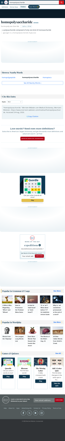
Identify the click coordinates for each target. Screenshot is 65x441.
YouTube (35, 413)
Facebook (23, 413)
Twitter (29, 413)
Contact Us (37, 408)
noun (35, 22)
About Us (12, 408)
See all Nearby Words (32, 83)
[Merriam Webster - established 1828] (6, 2)
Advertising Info (27, 408)
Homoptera (47, 77)
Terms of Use (57, 408)
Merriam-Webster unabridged (32, 138)
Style (4, 102)
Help (5, 408)
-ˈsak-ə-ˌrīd (25, 26)
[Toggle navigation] (2, 2)
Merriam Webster (6, 400)
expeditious (31, 245)
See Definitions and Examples (32, 249)
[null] (40, 245)
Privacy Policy (46, 408)
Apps (18, 408)
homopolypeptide (8, 77)
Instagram (41, 413)
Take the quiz (57, 385)
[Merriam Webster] (32, 237)
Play (32, 200)
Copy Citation (33, 116)
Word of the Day (32, 241)
